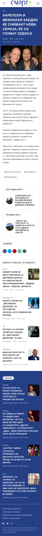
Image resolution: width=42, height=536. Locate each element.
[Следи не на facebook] (4, 523)
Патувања (7, 298)
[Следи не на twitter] (7, 523)
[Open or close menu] (4, 3)
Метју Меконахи (10, 177)
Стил (5, 474)
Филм (5, 269)
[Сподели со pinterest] (15, 251)
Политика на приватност (12, 509)
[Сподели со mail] (19, 251)
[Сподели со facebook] (5, 251)
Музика (5, 385)
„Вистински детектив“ (12, 172)
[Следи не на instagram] (11, 523)
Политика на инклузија (11, 512)
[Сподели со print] (24, 251)
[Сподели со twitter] (10, 251)
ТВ (4, 11)
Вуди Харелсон (30, 172)
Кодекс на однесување (11, 518)
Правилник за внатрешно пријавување (17, 515)
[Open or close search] (38, 3)
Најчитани (8, 378)
